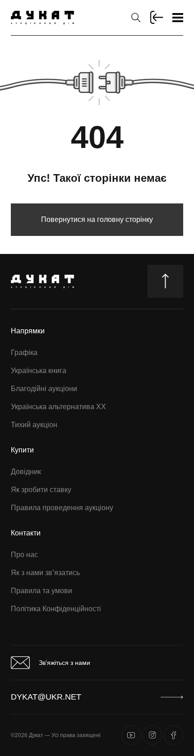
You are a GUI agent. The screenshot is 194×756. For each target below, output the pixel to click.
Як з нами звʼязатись (45, 572)
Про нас (24, 554)
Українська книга (38, 370)
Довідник (26, 471)
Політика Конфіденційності (56, 609)
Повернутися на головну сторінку (97, 219)
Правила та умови (41, 591)
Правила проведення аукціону (62, 508)
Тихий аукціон (34, 425)
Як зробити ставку (41, 489)
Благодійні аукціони (44, 388)
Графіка (24, 352)
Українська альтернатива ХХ (58, 406)
